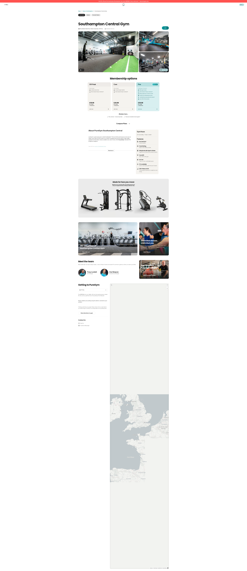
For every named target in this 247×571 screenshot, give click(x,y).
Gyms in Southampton (88, 11)
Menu (7, 4)
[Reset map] (111, 285)
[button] (139, 426)
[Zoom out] (167, 287)
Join (165, 28)
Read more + (111, 150)
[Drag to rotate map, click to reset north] (167, 289)
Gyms (79, 11)
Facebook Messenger (84, 325)
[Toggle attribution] (168, 568)
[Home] (123, 4)
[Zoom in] (167, 285)
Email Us (82, 323)
